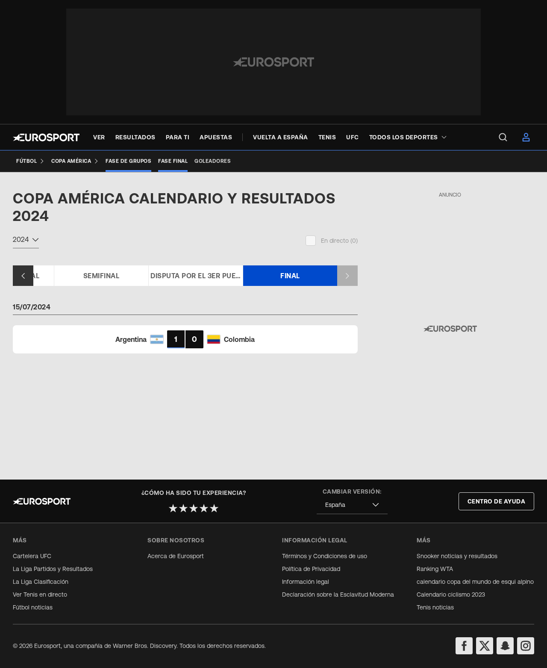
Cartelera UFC (32, 556)
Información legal (305, 581)
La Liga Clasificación (40, 581)
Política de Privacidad (311, 568)
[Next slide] (347, 275)
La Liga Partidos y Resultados (53, 568)
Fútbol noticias (33, 607)
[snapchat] (505, 645)
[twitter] (484, 645)
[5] (214, 508)
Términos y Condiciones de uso (324, 556)
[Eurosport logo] (46, 137)
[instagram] (525, 645)
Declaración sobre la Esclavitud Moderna (338, 594)
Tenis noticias (435, 607)
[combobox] (26, 240)
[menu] (503, 137)
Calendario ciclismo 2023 (451, 594)
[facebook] (464, 645)
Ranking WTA (435, 568)
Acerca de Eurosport (175, 556)
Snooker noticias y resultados (457, 556)
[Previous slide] (23, 275)
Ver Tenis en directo (40, 594)
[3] (193, 508)
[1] (173, 508)
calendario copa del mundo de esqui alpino (475, 581)
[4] (204, 508)
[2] (183, 508)
